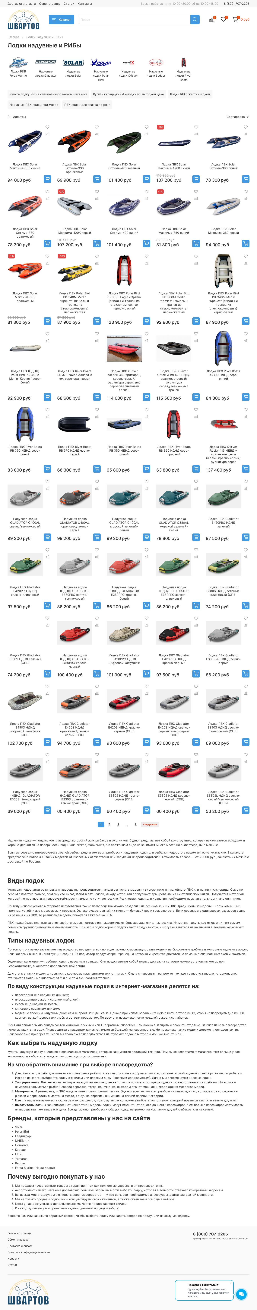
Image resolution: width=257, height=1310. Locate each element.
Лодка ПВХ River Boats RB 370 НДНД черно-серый (74, 450)
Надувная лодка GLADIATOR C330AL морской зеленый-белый (174, 524)
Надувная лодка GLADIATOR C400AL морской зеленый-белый (124, 524)
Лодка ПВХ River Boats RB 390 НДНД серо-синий (25, 450)
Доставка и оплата (22, 3)
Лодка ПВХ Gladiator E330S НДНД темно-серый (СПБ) (124, 795)
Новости (13, 1258)
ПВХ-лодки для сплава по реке (87, 105)
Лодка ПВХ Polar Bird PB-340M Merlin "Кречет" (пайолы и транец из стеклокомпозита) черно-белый (223, 302)
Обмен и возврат (19, 1239)
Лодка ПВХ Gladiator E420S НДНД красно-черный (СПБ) (124, 727)
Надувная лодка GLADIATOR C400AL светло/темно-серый (25, 522)
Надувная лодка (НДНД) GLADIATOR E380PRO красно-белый (124, 592)
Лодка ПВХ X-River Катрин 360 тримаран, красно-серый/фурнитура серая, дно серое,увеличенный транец (124, 380)
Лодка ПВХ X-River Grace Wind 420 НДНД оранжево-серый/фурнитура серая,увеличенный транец (173, 380)
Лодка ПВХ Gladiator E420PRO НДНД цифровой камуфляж (124, 659)
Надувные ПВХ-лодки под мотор (34, 105)
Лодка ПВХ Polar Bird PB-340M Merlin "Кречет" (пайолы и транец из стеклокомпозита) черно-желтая (74, 302)
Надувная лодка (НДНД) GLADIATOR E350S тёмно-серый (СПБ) (25, 797)
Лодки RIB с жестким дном (190, 94)
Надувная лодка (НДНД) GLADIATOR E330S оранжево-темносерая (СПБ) (74, 797)
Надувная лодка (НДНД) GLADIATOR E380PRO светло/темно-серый (74, 592)
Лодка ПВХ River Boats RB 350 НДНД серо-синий (124, 450)
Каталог (65, 19)
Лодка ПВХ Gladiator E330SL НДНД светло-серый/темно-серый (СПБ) (223, 797)
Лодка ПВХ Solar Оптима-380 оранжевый (25, 232)
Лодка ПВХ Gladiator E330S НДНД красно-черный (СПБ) (174, 795)
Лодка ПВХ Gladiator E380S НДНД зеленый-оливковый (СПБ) (223, 591)
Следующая (150, 824)
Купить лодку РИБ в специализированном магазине (48, 94)
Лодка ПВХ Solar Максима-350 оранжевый (25, 297)
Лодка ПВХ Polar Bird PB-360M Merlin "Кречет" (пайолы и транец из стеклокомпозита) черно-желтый (173, 302)
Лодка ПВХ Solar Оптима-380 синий (223, 166)
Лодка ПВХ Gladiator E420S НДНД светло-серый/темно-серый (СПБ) (174, 729)
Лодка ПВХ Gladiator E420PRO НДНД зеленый (223, 522)
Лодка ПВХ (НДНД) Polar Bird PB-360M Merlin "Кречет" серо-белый (25, 376)
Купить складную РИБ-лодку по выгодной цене (128, 94)
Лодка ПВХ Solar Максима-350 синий (174, 231)
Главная (13, 37)
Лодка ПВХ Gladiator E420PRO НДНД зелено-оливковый (25, 591)
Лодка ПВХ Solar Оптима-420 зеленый (124, 166)
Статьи (69, 3)
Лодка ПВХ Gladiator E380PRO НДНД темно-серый (223, 659)
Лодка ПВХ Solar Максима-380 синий (25, 166)
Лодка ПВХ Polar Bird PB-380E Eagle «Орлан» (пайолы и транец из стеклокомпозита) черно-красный (124, 300)
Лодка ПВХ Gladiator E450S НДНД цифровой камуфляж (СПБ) (25, 729)
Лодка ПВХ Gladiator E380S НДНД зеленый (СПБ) (25, 659)
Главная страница (19, 1233)
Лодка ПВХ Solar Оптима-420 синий (124, 231)
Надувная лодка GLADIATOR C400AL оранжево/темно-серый (75, 524)
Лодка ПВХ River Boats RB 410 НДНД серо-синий (223, 374)
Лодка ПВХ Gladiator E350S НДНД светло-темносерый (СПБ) (223, 727)
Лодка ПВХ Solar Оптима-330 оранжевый (74, 168)
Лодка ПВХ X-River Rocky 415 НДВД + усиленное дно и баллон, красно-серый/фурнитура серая (223, 454)
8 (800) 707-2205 (236, 3)
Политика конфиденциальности (29, 1252)
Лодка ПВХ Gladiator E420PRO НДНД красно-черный (174, 659)
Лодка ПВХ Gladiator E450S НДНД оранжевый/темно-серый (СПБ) (74, 729)
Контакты (85, 3)
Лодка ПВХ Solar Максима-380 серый (223, 231)
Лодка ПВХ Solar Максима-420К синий (174, 166)
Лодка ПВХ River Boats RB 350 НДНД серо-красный (174, 450)
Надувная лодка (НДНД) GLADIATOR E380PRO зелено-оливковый (174, 592)
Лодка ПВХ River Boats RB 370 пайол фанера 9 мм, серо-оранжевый (74, 374)
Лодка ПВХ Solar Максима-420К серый (74, 231)
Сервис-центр (49, 3)
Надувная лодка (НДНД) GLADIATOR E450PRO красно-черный (74, 660)
